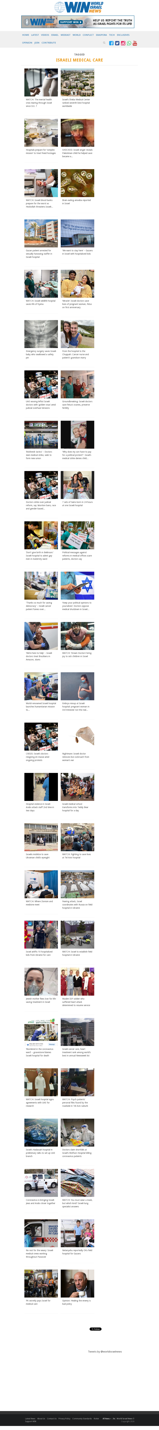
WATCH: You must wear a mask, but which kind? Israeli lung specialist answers (77, 1203)
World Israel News (124, 1419)
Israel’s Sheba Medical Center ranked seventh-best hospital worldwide (76, 102)
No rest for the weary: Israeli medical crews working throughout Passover (39, 1253)
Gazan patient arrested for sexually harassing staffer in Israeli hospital (39, 253)
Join (36, 42)
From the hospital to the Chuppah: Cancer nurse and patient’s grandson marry (75, 354)
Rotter (96, 1419)
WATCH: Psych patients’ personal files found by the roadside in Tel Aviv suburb (75, 1102)
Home (25, 35)
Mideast (65, 35)
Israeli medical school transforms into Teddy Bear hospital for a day (75, 807)
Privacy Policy (64, 1419)
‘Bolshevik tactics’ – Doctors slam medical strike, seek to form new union (39, 455)
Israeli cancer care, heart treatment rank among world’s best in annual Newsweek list (76, 1052)
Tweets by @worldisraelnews (105, 1351)
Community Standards (82, 1419)
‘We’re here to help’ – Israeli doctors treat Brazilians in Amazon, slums (39, 656)
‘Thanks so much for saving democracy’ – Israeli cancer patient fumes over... (39, 605)
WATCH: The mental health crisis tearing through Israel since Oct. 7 (39, 102)
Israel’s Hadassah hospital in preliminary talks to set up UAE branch (40, 1152)
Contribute (49, 42)
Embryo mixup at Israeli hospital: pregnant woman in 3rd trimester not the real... (75, 706)
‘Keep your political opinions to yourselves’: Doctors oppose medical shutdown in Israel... (76, 605)
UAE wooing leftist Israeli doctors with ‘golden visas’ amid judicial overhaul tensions (41, 404)
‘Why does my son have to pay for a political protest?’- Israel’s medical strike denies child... (76, 455)
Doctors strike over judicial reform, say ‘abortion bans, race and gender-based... (41, 505)
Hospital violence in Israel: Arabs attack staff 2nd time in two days (40, 807)
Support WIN (30, 1421)
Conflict (88, 35)
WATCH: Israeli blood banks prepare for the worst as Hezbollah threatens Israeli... (39, 203)
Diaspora (101, 35)
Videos (45, 35)
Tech (112, 35)
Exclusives (123, 35)
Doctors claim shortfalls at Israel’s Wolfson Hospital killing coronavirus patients (76, 1152)
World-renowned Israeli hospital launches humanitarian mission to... (41, 706)
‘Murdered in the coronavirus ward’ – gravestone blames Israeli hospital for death (39, 1052)
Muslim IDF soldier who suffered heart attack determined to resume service (76, 1001)
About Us (41, 1419)
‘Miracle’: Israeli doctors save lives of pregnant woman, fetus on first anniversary (77, 304)
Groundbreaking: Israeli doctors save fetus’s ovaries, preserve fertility (77, 404)
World (77, 35)
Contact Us (52, 1419)
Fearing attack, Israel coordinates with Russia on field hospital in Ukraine (77, 904)
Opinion (27, 42)
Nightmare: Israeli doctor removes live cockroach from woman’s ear (75, 756)
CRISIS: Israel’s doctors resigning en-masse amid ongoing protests (37, 756)
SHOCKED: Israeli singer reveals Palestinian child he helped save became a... (77, 153)
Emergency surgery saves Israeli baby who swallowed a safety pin (41, 354)
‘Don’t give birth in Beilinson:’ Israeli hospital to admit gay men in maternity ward (39, 555)
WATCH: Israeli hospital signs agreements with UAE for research (40, 1102)
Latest (35, 35)
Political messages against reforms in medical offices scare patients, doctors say (77, 555)
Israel (55, 35)
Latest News (30, 1419)
